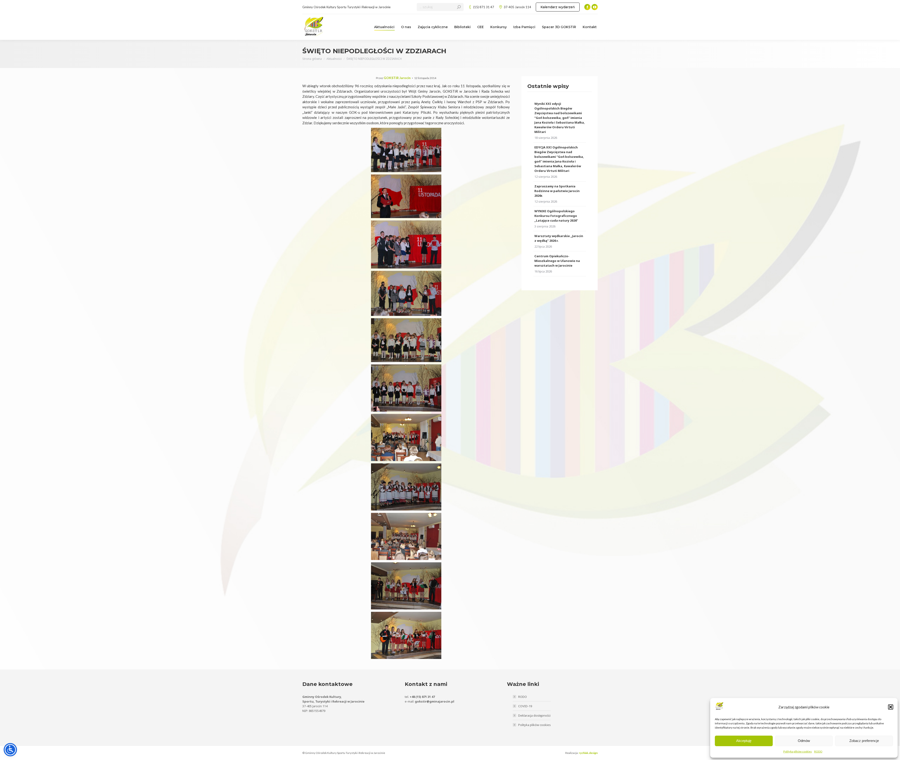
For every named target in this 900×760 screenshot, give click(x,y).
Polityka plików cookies (797, 751)
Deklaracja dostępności (534, 715)
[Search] (459, 7)
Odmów (804, 741)
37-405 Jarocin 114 (517, 7)
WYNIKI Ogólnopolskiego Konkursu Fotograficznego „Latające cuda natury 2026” (556, 216)
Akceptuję (743, 741)
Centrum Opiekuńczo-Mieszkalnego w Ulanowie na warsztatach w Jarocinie (557, 261)
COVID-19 (525, 706)
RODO (818, 751)
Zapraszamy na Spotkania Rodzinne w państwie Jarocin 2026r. (557, 191)
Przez (393, 78)
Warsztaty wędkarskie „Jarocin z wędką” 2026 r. (558, 238)
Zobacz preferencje (864, 741)
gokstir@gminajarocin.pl (434, 701)
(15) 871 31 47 (483, 7)
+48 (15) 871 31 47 (422, 697)
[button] (890, 707)
